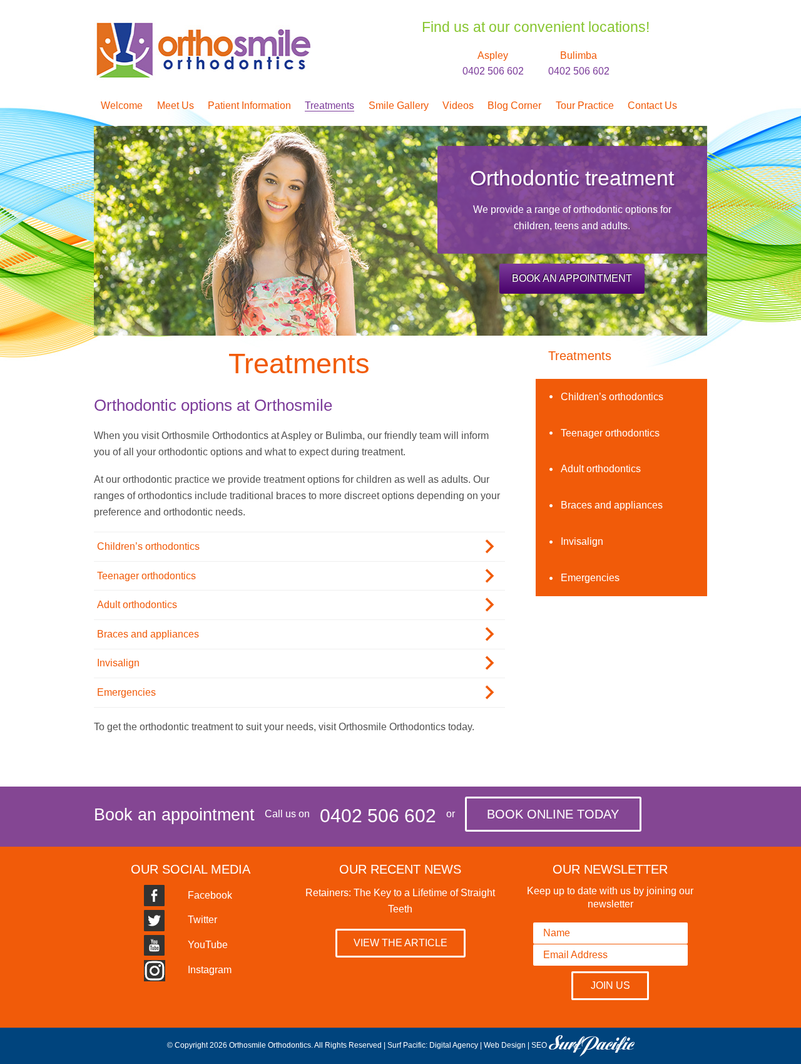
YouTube (206, 944)
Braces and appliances (148, 634)
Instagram (208, 969)
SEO (539, 1045)
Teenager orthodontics (146, 576)
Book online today (553, 814)
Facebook (208, 895)
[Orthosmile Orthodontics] (202, 28)
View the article (400, 942)
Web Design (505, 1045)
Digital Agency (453, 1045)
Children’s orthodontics (148, 546)
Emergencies (126, 692)
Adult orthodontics (137, 604)
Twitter (201, 919)
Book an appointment (572, 278)
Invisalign (118, 663)
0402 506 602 (378, 815)
